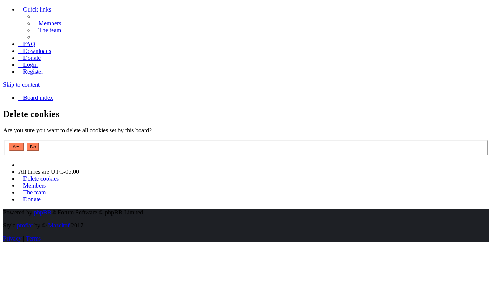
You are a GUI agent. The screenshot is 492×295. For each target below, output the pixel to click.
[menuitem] (47, 23)
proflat (25, 225)
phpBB (43, 212)
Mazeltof (59, 225)
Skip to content (21, 84)
